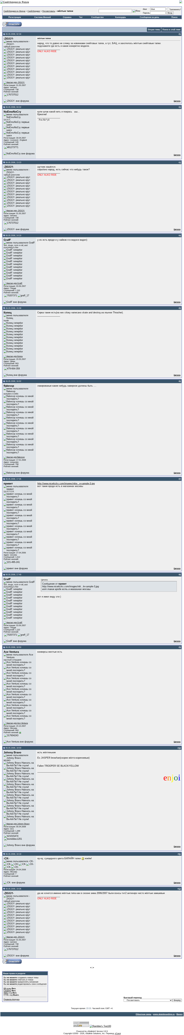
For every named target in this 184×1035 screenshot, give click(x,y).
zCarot (118, 1033)
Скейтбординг (33, 11)
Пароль (146, 13)
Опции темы (154, 29)
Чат (80, 17)
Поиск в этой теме (171, 29)
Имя (145, 9)
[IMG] (6, 993)
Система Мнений (42, 17)
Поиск (174, 17)
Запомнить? (175, 9)
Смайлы (7, 991)
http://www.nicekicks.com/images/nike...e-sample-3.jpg (66, 483)
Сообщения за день (149, 17)
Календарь (120, 17)
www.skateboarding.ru (164, 1014)
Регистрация (14, 17)
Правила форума (11, 999)
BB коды (7, 988)
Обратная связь (143, 1014)
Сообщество (97, 17)
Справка (67, 17)
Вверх (179, 1014)
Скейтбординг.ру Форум (14, 11)
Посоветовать (48, 11)
